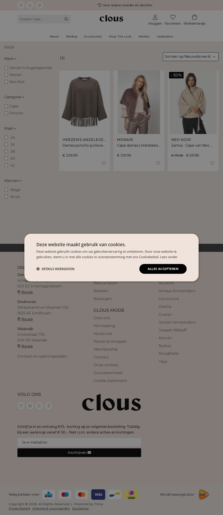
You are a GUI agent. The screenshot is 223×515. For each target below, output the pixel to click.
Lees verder (168, 257)
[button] (55, 269)
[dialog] (111, 257)
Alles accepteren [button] (163, 269)
